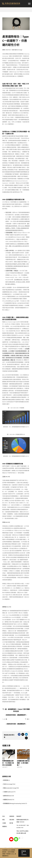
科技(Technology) (18, 49)
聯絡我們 (19, 816)
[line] (16, 837)
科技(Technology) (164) (9, 784)
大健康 (4, 823)
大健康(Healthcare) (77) (9, 792)
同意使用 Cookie (24, 853)
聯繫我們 (22, 724)
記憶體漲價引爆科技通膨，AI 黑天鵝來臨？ (23, 763)
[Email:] (26, 738)
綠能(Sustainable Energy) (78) (11, 788)
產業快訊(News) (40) (8, 795)
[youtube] (11, 837)
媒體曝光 (4, 826)
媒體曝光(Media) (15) (8, 799)
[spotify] (21, 837)
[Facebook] (19, 734)
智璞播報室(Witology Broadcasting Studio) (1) (15, 803)
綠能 (3, 819)
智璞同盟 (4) (6, 780)
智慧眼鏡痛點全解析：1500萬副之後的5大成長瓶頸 (8, 763)
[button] (3, 758)
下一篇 (27, 719)
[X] (23, 734)
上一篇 (5, 719)
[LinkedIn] (26, 734)
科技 (3, 816)
